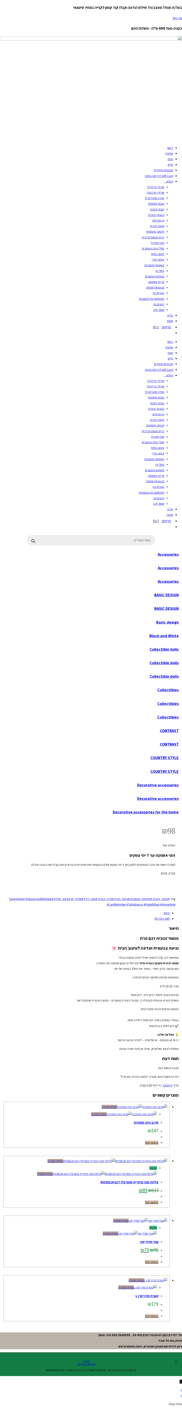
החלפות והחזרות (86, 1364)
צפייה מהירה (109, 1107)
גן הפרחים (158, 220)
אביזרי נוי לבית (155, 187)
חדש (170, 165)
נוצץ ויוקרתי (157, 243)
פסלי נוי (159, 271)
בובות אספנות (156, 204)
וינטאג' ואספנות (155, 232)
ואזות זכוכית (157, 226)
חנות (170, 159)
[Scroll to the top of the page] (181, 1382)
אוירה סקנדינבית (154, 198)
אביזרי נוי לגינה (155, 192)
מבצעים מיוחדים (163, 170)
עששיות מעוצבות (154, 265)
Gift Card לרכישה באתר (158, 176)
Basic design (167, 622)
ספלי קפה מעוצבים (153, 248)
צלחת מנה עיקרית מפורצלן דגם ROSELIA (129, 1182)
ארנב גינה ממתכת (146, 1122)
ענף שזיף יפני (149, 1241)
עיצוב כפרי (158, 259)
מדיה (170, 315)
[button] (173, 879)
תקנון (86, 1361)
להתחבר (167, 1085)
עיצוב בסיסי (157, 254)
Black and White (164, 635)
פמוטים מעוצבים (154, 276)
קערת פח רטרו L (147, 1296)
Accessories (168, 554)
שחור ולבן (158, 310)
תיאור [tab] (166, 913)
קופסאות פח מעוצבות (151, 299)
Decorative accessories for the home (146, 812)
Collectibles (168, 689)
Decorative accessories (158, 784)
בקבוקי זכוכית (156, 215)
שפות (170, 321)
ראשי (170, 148)
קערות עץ (158, 293)
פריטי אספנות (156, 282)
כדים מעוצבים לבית (153, 237)
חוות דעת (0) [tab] (162, 919)
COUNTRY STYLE (164, 757)
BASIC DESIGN (166, 594)
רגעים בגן (158, 304)
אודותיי (169, 153)
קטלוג (169, 181)
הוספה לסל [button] (151, 1142)
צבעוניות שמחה (155, 287)
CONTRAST (169, 730)
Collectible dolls (164, 649)
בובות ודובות (157, 209)
